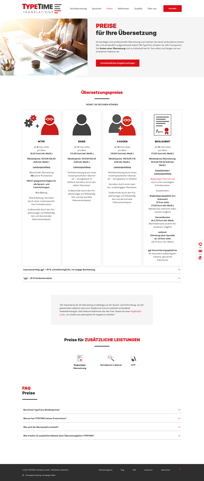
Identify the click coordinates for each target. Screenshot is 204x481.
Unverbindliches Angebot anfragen (117, 63)
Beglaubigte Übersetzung (163, 178)
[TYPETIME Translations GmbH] (42, 8)
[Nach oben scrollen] (180, 469)
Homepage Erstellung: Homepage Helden (40, 475)
